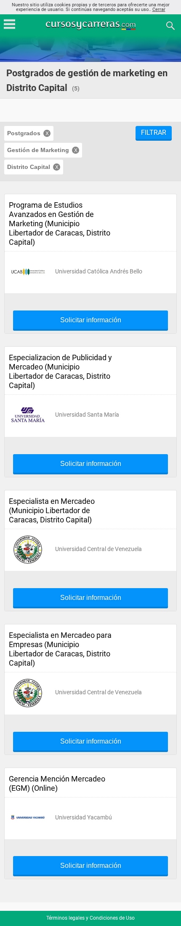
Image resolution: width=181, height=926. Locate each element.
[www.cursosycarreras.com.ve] (91, 25)
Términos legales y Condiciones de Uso (90, 918)
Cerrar (158, 9)
